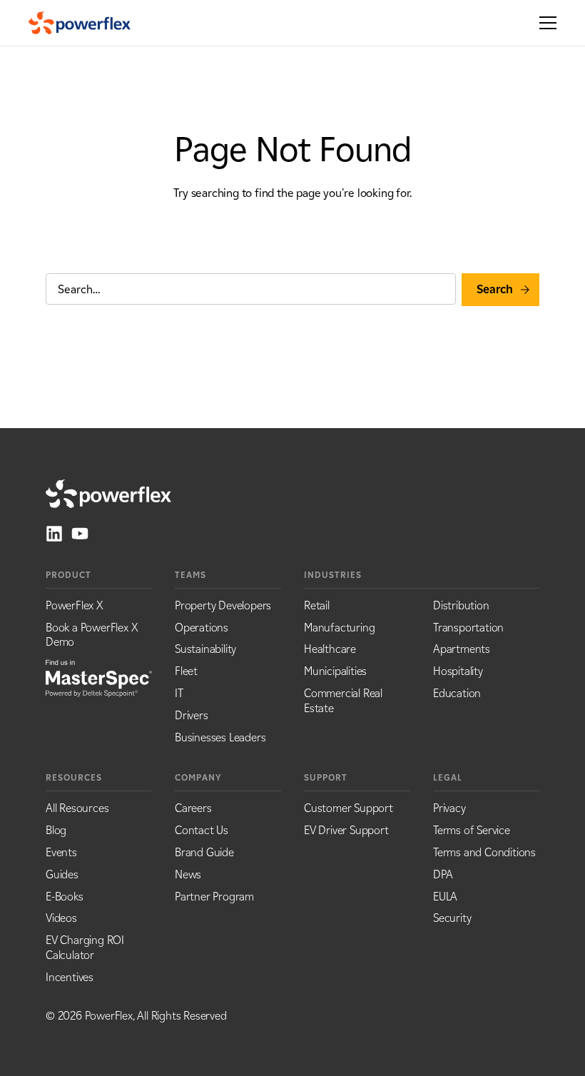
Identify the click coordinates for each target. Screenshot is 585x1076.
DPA (442, 874)
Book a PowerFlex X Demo (92, 635)
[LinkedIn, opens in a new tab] (54, 533)
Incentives (69, 977)
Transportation (468, 627)
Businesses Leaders (220, 737)
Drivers (191, 715)
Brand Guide (204, 852)
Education (457, 693)
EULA (445, 896)
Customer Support (348, 808)
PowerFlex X (74, 605)
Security (452, 918)
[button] (543, 23)
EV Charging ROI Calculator (85, 947)
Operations (201, 627)
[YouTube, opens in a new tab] (79, 533)
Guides (62, 874)
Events (61, 852)
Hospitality (458, 671)
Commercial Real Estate (343, 700)
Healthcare (330, 649)
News (188, 874)
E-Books (64, 896)
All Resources (77, 808)
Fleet (186, 671)
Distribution (461, 605)
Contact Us (201, 830)
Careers (193, 808)
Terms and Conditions (484, 852)
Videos (61, 918)
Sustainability (205, 649)
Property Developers (223, 605)
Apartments (461, 649)
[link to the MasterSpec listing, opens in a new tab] (99, 677)
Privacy (449, 808)
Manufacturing (339, 627)
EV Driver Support (346, 830)
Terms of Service (471, 830)
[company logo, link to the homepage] (80, 22)
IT (179, 693)
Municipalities (335, 671)
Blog (56, 830)
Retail (317, 605)
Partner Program (214, 896)
